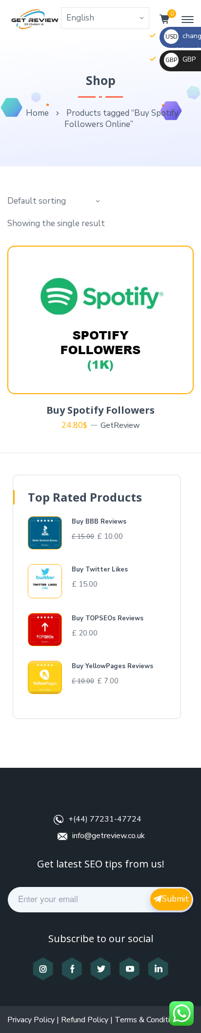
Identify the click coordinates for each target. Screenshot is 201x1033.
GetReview (120, 425)
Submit (175, 899)
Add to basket (106, 382)
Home (37, 113)
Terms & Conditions (148, 1019)
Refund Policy (84, 1019)
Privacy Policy (31, 1019)
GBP (180, 59)
